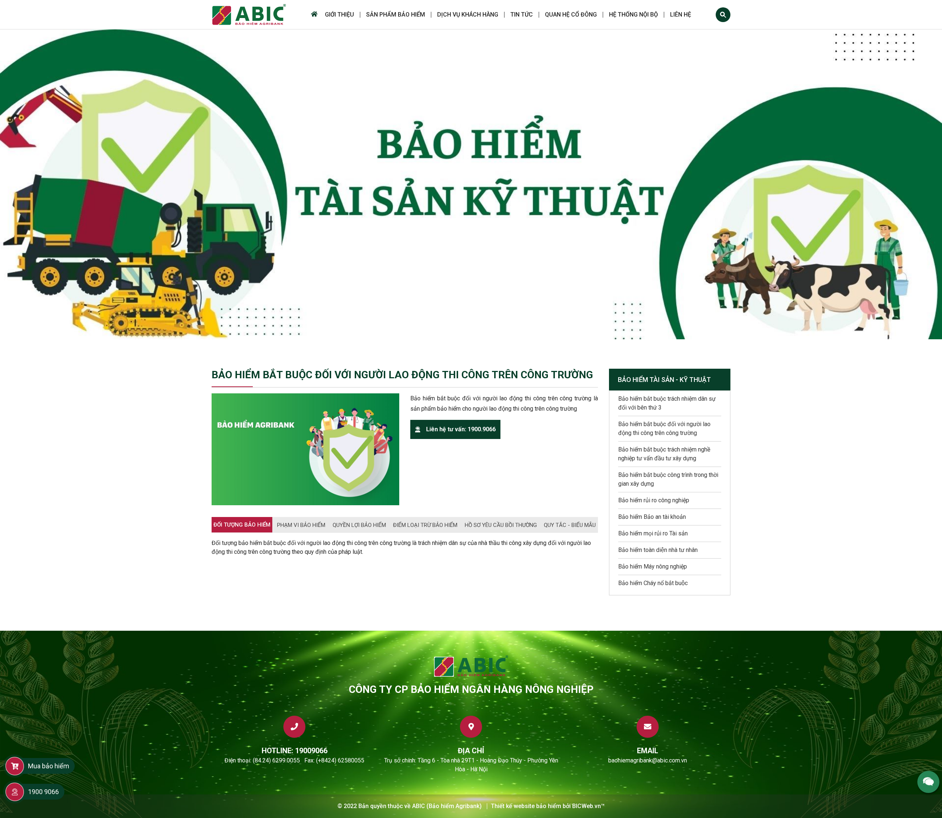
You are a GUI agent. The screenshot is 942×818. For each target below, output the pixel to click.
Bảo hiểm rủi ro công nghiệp (653, 500)
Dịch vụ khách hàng (467, 15)
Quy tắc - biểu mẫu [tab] (570, 525)
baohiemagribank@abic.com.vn (647, 760)
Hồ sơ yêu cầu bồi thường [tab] (501, 525)
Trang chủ (313, 15)
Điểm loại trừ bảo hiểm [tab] (425, 525)
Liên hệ (680, 15)
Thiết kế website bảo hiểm (526, 806)
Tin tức (521, 15)
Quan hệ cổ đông (571, 15)
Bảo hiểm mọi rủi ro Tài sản (653, 533)
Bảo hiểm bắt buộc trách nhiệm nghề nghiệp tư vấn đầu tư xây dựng (664, 454)
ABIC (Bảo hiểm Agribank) (447, 806)
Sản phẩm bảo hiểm (395, 15)
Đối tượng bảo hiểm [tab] (241, 524)
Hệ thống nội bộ (633, 15)
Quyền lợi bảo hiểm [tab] (359, 525)
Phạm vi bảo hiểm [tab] (301, 525)
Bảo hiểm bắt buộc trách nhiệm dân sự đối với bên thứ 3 (667, 403)
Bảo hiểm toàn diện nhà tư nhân (658, 549)
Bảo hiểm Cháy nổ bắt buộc (653, 583)
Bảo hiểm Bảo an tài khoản (652, 516)
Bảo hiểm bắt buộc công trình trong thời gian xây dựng (668, 479)
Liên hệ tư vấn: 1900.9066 (461, 429)
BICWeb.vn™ (588, 806)
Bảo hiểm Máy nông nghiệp (652, 566)
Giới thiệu (339, 15)
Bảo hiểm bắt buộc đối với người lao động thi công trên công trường (664, 428)
